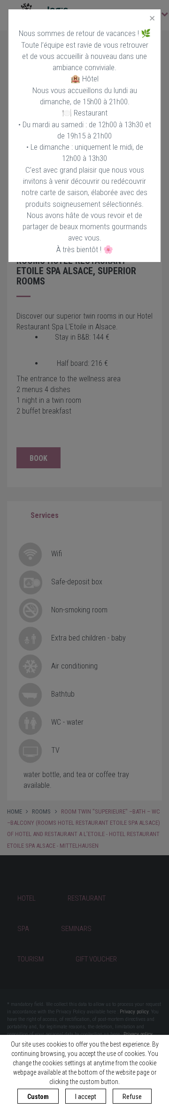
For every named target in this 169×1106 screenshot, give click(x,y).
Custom (38, 1096)
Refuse (132, 1096)
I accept (85, 1096)
